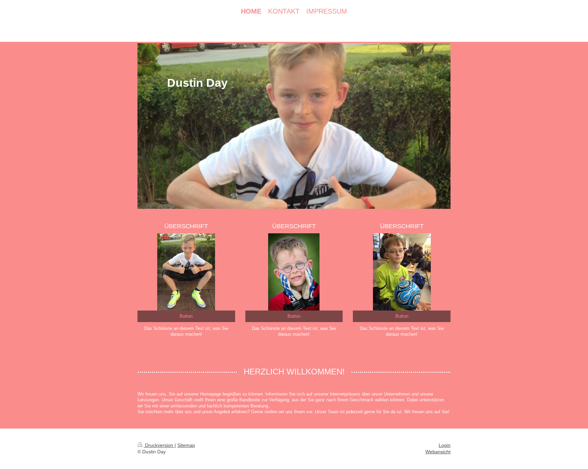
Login (445, 445)
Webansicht (438, 451)
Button (186, 316)
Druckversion (159, 445)
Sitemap (186, 445)
